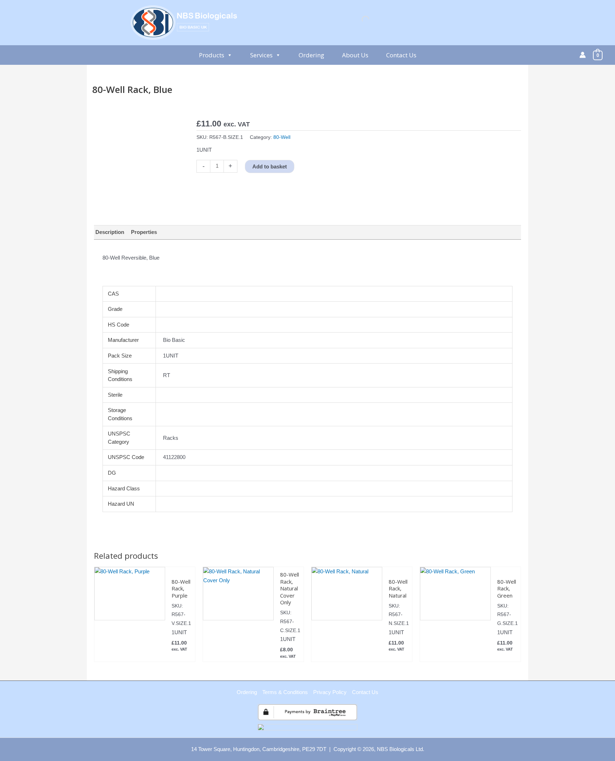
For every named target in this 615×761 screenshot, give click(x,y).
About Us (355, 55)
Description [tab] (109, 232)
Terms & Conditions (285, 692)
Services (261, 55)
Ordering (311, 55)
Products (211, 55)
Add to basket (269, 166)
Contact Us (401, 55)
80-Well (281, 137)
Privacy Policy (330, 692)
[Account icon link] (582, 55)
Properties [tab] (144, 232)
